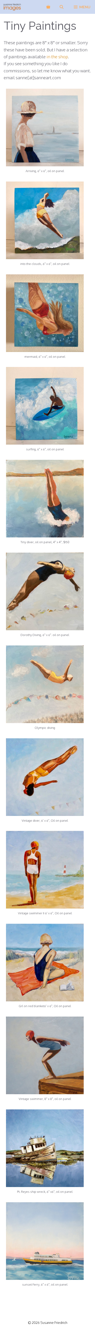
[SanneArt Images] (12, 7)
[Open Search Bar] (62, 7)
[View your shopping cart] (48, 7)
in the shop (57, 56)
